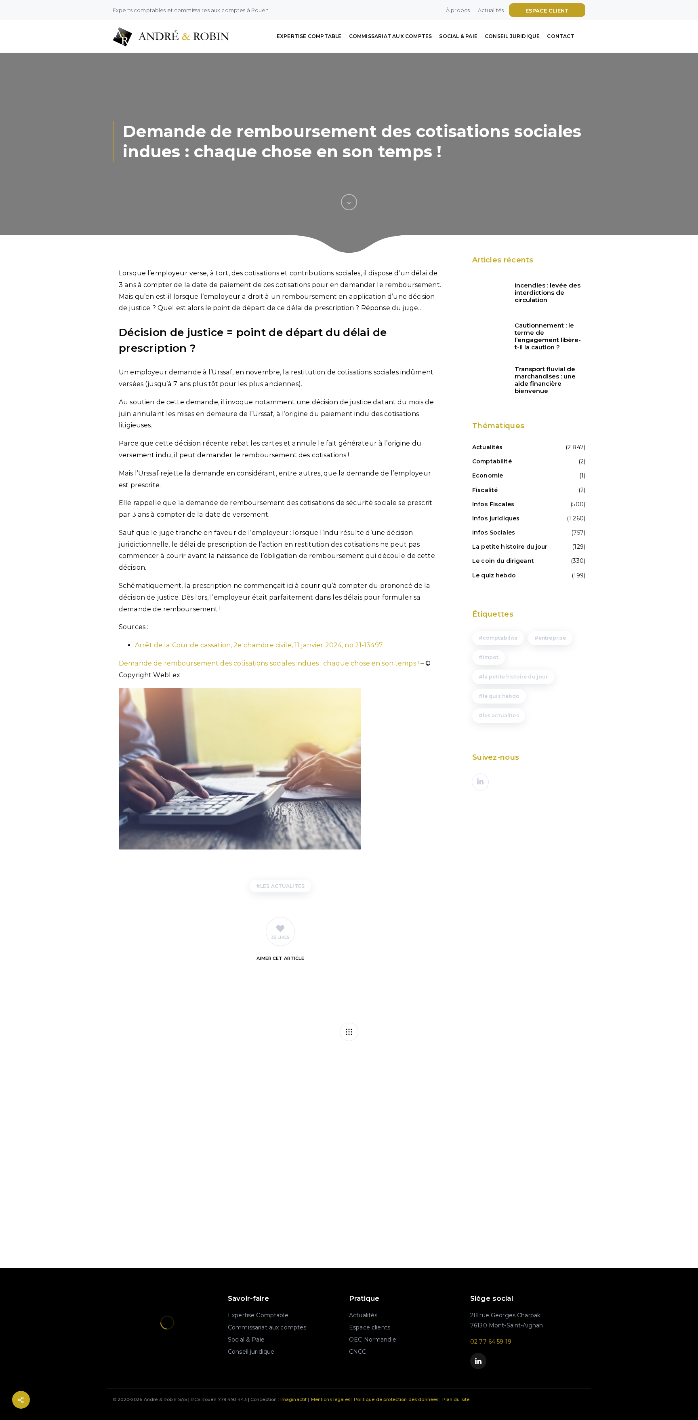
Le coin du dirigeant (503, 560)
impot (491, 657)
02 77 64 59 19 (490, 1341)
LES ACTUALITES (282, 886)
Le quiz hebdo (494, 575)
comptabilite (500, 638)
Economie (487, 475)
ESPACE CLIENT (547, 10)
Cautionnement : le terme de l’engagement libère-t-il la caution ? (548, 336)
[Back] (349, 1032)
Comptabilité (492, 461)
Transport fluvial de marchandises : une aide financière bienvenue (545, 380)
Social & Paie (458, 36)
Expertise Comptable (309, 36)
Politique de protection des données (396, 1399)
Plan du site (456, 1399)
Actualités (491, 10)
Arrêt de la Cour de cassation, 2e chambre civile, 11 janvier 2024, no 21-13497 (259, 645)
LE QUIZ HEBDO (501, 696)
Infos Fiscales (493, 504)
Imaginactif (293, 1399)
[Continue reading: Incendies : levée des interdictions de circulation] (488, 293)
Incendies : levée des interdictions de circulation (547, 293)
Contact (560, 36)
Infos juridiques (495, 518)
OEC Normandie (372, 1339)
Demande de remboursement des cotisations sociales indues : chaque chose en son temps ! (269, 663)
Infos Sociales (493, 532)
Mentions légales (330, 1399)
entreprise (552, 638)
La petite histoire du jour (510, 546)
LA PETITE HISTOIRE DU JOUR (515, 677)
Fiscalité (485, 490)
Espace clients (369, 1327)
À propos (458, 10)
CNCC (357, 1351)
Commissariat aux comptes (390, 36)
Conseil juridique (512, 36)
